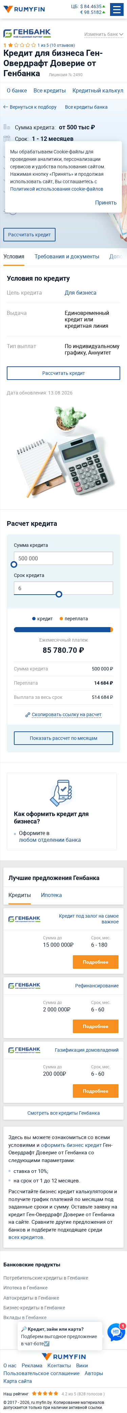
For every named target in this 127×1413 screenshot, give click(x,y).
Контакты (59, 1365)
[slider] (13, 564)
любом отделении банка (50, 840)
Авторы (94, 1373)
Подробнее (95, 962)
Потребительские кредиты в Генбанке (45, 1278)
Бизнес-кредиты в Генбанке (34, 1308)
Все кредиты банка (86, 107)
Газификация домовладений (87, 1050)
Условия (13, 256)
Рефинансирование (97, 986)
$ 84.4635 (91, 6)
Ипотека (51, 895)
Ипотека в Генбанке (25, 1288)
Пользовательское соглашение (41, 1373)
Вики (82, 1365)
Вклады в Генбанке (24, 1318)
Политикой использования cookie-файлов (56, 189)
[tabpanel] (60, 1292)
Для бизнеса (81, 293)
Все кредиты (50, 90)
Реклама (32, 1365)
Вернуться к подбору (33, 107)
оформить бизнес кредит (71, 1144)
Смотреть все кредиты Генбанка (63, 1113)
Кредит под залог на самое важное (89, 919)
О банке (17, 90)
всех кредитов (25, 1237)
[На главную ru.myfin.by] (64, 1357)
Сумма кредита (31, 545)
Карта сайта (17, 1381)
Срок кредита (29, 575)
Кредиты (19, 895)
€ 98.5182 (91, 12)
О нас (10, 1365)
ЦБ (74, 6)
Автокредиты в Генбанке (31, 1298)
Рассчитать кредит (29, 234)
